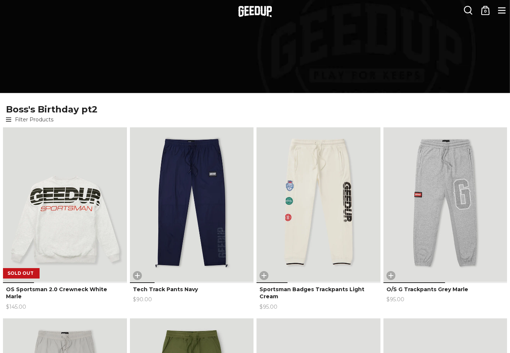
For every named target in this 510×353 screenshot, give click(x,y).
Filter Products (34, 119)
